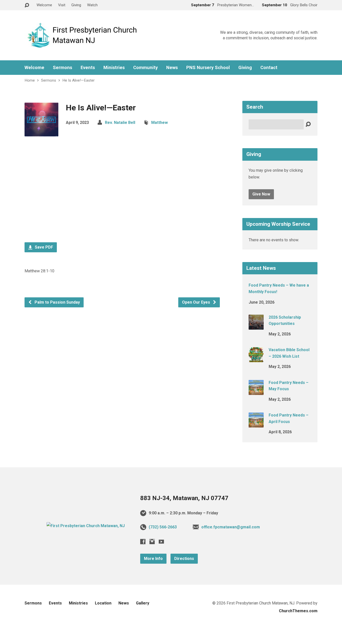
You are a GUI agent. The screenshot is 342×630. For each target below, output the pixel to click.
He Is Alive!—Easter (78, 80)
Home (30, 80)
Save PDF (43, 247)
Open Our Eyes (196, 302)
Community (145, 67)
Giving (76, 5)
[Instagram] (152, 541)
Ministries (114, 67)
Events (88, 67)
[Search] (308, 124)
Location (103, 603)
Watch (92, 5)
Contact (268, 67)
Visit (61, 5)
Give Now (261, 194)
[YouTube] (161, 541)
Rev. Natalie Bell (120, 122)
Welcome (44, 5)
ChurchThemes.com (298, 610)
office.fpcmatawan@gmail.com (230, 527)
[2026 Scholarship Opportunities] (256, 326)
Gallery (142, 603)
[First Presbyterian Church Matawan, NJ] (86, 525)
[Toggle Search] (27, 5)
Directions (184, 558)
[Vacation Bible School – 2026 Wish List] (256, 358)
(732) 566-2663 (163, 527)
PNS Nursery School (208, 67)
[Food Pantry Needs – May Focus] (256, 391)
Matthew (159, 122)
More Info (153, 558)
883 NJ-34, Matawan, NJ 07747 (184, 498)
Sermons (62, 67)
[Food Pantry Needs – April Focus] (256, 424)
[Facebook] (142, 541)
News (172, 67)
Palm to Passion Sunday (57, 302)
